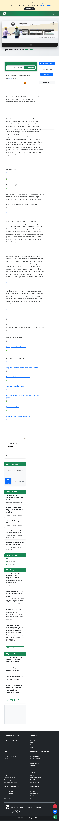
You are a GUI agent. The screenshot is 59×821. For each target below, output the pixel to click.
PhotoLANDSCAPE (35, 756)
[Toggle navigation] (54, 14)
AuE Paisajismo (8, 793)
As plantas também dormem (15, 386)
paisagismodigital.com (34, 818)
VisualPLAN (33, 765)
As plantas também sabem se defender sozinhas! (22, 368)
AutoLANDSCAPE (34, 754)
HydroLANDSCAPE (35, 758)
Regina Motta (10, 78)
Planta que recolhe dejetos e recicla (18, 416)
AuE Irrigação (8, 796)
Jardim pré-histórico (12, 407)
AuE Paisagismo (8, 791)
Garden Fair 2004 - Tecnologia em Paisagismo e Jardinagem (15, 659)
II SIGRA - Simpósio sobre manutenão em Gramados (13, 668)
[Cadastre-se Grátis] (55, 806)
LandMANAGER (34, 763)
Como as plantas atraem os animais (18, 377)
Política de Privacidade (44, 4)
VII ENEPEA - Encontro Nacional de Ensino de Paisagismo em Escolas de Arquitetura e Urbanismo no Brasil (15, 689)
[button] (7, 811)
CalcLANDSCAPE (34, 761)
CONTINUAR (29, 9)
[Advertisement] (15, 714)
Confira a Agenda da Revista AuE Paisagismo (16, 700)
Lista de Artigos (11, 559)
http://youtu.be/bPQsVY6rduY (16, 347)
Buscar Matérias (11, 561)
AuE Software (8, 789)
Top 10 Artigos (11, 564)
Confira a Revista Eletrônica (15, 647)
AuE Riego (7, 798)
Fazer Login (8, 482)
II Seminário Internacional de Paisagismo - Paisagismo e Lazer (15, 677)
